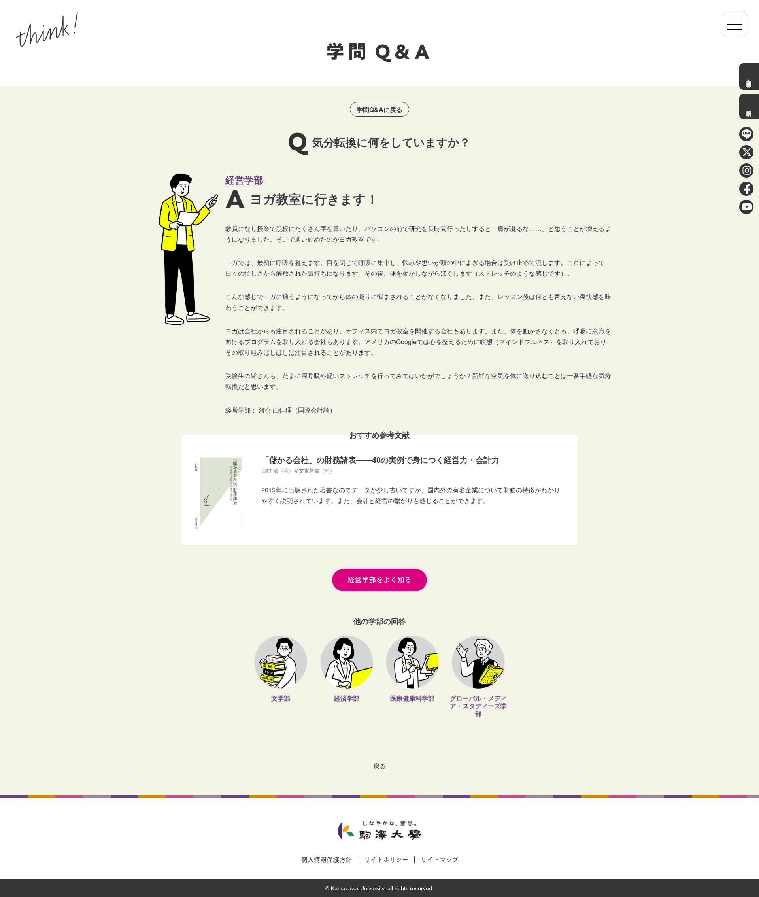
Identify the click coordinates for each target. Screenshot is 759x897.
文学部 (280, 699)
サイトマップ (439, 860)
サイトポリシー (386, 860)
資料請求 (749, 106)
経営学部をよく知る (379, 580)
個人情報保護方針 (326, 860)
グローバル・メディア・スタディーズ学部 (478, 707)
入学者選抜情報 (749, 76)
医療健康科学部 (412, 699)
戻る (379, 765)
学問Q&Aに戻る (379, 109)
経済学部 (346, 699)
